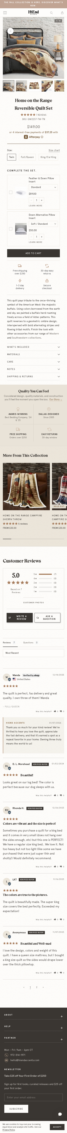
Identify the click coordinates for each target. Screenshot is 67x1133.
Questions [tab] (28, 642)
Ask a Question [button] (49, 617)
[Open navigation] (5, 12)
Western (54, 333)
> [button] (43, 987)
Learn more (36, 206)
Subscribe (16, 1108)
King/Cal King (48, 157)
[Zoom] (10, 31)
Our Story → (55, 399)
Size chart (54, 150)
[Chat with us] (60, 1114)
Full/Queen (27, 157)
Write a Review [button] (21, 617)
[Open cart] (62, 12)
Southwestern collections (26, 337)
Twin (11, 157)
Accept (57, 1127)
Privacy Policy (9, 1130)
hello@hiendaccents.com (24, 1060)
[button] (56, 711)
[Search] (51, 12)
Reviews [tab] (7, 642)
